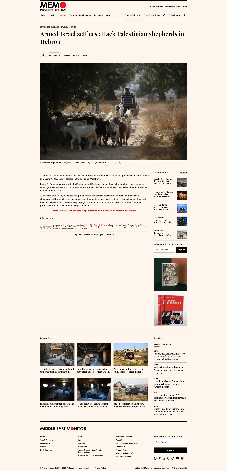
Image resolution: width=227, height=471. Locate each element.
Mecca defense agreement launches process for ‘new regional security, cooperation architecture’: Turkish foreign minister (163, 207)
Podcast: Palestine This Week (90, 455)
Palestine (71, 27)
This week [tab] (166, 345)
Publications (85, 15)
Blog (80, 437)
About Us (119, 440)
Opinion (52, 15)
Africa (42, 437)
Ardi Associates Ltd (179, 468)
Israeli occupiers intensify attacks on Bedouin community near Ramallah (57, 405)
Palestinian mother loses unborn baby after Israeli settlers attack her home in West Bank (93, 371)
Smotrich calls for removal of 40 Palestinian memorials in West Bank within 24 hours (170, 412)
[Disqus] (94, 268)
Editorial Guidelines (124, 437)
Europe (43, 447)
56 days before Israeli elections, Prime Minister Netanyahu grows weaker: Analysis (164, 194)
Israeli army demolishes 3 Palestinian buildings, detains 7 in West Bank (163, 233)
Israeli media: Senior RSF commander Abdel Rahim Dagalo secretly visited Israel (170, 398)
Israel (43, 27)
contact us (83, 229)
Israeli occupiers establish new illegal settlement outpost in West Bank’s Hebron (130, 405)
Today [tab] (156, 345)
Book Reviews (46, 450)
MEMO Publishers (123, 453)
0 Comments (54, 55)
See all (183, 172)
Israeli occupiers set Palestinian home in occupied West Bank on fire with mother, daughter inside (93, 405)
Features (73, 15)
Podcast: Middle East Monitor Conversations (90, 451)
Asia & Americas (47, 440)
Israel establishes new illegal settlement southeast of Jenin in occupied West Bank (163, 181)
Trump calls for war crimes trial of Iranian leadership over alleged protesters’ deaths (164, 220)
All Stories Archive (123, 457)
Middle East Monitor (100, 225)
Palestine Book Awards (125, 443)
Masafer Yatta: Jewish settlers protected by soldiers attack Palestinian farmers (95, 210)
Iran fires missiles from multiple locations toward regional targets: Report (170, 384)
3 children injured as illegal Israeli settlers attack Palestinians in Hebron (57, 371)
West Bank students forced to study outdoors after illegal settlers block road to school (128, 371)
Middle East (53, 27)
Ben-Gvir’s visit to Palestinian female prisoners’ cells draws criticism (168, 370)
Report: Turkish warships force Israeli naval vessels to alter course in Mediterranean (169, 356)
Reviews (62, 15)
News (44, 15)
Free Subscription (152, 15)
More (108, 15)
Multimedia (98, 15)
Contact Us (120, 447)
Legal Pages (88, 468)
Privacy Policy (122, 450)
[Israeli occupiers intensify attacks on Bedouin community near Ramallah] (57, 389)
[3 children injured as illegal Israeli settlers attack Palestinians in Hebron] (57, 354)
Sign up (181, 250)
